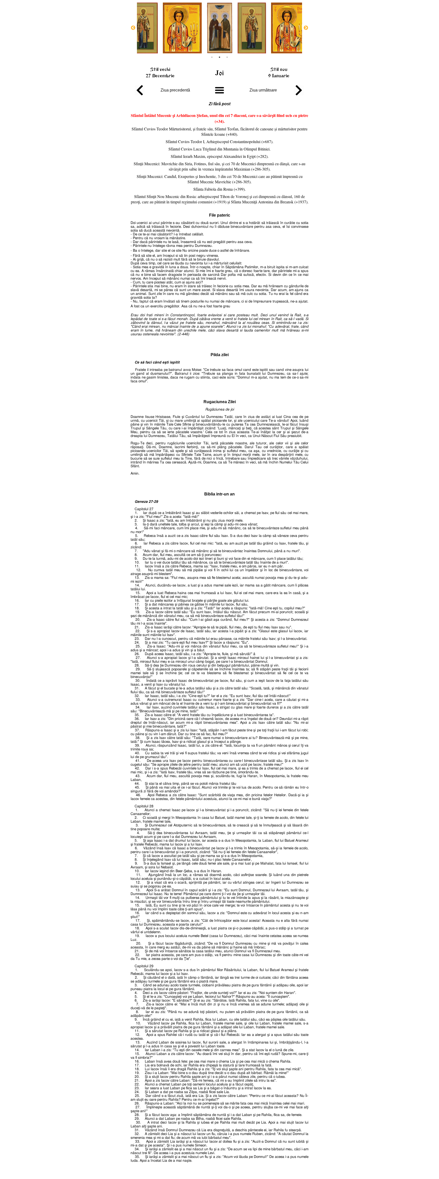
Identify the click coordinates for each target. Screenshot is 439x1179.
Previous (133, 28)
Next (305, 28)
